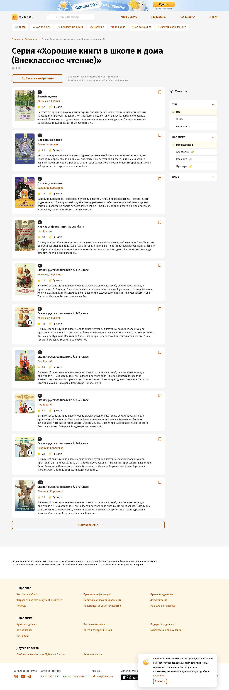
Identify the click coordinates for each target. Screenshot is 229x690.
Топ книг (120, 27)
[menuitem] (193, 115)
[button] (193, 104)
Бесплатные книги (72, 27)
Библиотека (158, 17)
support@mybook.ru (75, 676)
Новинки (99, 27)
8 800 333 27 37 (50, 676)
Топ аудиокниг (142, 27)
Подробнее (159, 675)
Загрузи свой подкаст (173, 27)
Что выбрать (129, 17)
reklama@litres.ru (102, 676)
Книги (21, 27)
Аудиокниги (43, 27)
